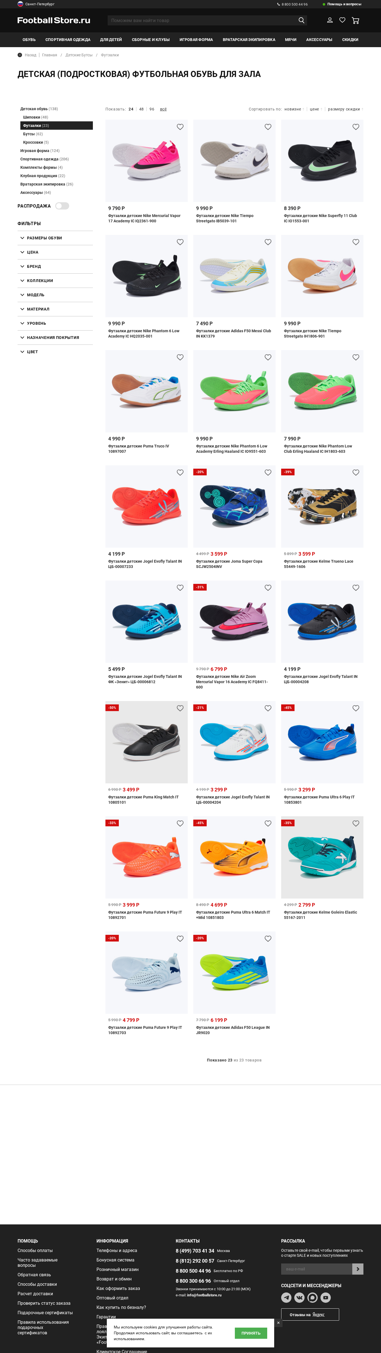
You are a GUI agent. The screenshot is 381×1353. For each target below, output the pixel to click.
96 (151, 109)
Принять (251, 1333)
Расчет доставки (35, 1293)
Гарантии (106, 1317)
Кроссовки (36, 142)
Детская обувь (39, 109)
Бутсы (33, 134)
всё (163, 109)
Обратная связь (34, 1274)
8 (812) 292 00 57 (195, 1261)
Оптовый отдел (112, 1298)
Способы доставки (37, 1284)
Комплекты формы (41, 167)
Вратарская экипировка (249, 39)
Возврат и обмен (114, 1279)
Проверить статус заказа (44, 1303)
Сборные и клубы (151, 39)
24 (131, 109)
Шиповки (35, 117)
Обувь (29, 39)
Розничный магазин (118, 1269)
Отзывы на (300, 1315)
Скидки (350, 39)
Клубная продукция (42, 176)
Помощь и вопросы (344, 4)
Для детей (111, 39)
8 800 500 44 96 (295, 4)
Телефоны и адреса (117, 1250)
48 (141, 109)
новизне (292, 109)
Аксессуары (319, 39)
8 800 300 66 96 (193, 1281)
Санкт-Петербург (39, 4)
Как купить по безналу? (121, 1307)
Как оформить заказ (118, 1288)
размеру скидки (344, 109)
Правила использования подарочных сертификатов (43, 1327)
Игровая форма (196, 39)
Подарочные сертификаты (45, 1312)
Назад (30, 55)
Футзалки (36, 125)
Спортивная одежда (67, 39)
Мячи (290, 39)
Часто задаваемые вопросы (37, 1262)
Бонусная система (115, 1260)
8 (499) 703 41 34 (195, 1251)
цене (314, 109)
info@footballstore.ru (204, 1295)
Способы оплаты (35, 1250)
